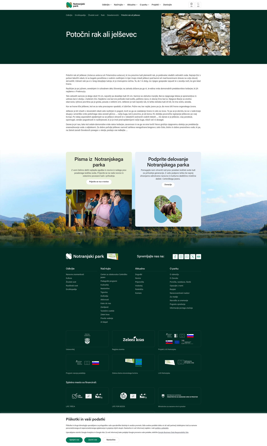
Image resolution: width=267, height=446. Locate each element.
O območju (174, 275)
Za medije (174, 297)
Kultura (69, 278)
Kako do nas (106, 304)
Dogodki (138, 275)
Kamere (138, 293)
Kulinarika (105, 285)
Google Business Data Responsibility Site (173, 432)
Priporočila (139, 282)
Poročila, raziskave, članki (180, 282)
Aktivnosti (105, 300)
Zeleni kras (105, 315)
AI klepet (104, 322)
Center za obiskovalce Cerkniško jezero (114, 276)
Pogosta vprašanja (177, 304)
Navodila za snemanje (179, 301)
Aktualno (140, 269)
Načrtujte (106, 269)
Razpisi (173, 289)
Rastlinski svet (72, 286)
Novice (138, 278)
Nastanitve (105, 289)
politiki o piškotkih (161, 428)
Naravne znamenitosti (75, 275)
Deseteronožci (113, 15)
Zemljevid (104, 307)
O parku (174, 269)
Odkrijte (69, 15)
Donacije (168, 185)
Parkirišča (139, 289)
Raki (103, 15)
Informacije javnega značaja (181, 308)
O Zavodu (174, 278)
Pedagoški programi (109, 281)
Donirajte (167, 5)
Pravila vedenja (107, 318)
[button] (107, 5)
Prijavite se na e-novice (99, 182)
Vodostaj (138, 286)
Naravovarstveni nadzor (180, 293)
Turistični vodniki (107, 311)
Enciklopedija (80, 15)
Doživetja (104, 296)
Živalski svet (93, 15)
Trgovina (104, 292)
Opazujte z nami (176, 286)
